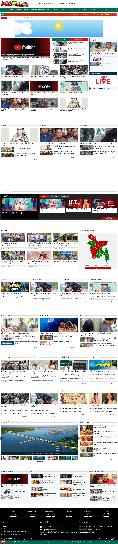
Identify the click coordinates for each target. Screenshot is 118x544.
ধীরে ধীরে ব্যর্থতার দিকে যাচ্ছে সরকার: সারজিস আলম (13, 110)
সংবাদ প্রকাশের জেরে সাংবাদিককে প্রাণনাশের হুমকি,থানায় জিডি (71, 379)
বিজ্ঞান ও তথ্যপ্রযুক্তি (7, 471)
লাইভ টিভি (5, 196)
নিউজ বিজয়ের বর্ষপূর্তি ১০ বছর (87, 533)
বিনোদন (55, 9)
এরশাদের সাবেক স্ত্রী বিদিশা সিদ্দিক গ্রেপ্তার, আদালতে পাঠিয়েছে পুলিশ (108, 498)
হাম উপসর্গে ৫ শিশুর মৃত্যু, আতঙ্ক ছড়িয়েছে (15, 55)
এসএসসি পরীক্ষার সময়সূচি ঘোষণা (11, 413)
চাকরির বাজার (6, 316)
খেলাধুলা (4, 279)
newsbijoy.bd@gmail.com (53, 528)
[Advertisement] (39, 118)
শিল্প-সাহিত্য (69, 517)
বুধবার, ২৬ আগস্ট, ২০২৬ (32, 266)
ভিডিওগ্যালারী (6, 191)
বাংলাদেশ (18, 9)
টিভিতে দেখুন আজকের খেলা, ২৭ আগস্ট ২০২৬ (14, 297)
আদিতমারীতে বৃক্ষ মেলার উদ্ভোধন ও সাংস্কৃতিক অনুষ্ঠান (11, 244)
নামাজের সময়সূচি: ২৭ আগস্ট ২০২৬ (63, 342)
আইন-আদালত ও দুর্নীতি (97, 471)
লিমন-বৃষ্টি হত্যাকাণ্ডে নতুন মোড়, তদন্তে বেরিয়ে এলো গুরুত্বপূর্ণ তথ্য (14, 377)
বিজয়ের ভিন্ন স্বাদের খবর (87, 422)
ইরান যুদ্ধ (32, 17)
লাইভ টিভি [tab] (44, 196)
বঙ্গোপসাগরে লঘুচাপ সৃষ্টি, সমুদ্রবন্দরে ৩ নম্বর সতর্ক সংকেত (107, 64)
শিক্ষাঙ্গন (4, 391)
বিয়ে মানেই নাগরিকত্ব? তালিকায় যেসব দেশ (104, 437)
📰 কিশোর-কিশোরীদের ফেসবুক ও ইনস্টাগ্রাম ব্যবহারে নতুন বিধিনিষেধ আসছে (84, 14)
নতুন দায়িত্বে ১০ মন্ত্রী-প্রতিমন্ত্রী (22, 148)
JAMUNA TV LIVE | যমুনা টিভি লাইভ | (51, 209)
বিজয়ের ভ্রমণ (94, 357)
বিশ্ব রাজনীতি (26, 17)
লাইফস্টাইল (70, 9)
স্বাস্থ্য (63, 9)
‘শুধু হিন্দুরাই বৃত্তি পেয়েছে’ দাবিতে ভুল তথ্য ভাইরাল (73, 371)
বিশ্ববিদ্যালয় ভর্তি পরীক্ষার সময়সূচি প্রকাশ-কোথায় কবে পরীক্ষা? (76, 55)
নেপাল (9, 17)
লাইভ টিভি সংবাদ (96, 73)
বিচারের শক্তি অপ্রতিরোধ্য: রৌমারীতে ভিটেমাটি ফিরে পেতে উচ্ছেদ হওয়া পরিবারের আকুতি (104, 345)
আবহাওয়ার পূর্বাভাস (37, 279)
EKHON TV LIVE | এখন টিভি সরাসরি (102, 209)
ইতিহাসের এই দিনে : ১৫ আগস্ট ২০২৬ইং (71, 411)
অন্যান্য (85, 9)
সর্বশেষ (12, 9)
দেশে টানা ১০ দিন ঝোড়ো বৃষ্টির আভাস (41, 299)
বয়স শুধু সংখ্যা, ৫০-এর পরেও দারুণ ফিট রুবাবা (102, 405)
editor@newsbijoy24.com (53, 529)
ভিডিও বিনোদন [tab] (64, 196)
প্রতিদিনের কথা (65, 279)
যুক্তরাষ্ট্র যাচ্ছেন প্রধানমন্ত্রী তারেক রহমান (107, 58)
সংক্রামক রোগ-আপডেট (97, 279)
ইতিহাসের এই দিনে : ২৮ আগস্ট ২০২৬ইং (71, 405)
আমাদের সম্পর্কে (84, 526)
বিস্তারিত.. (13, 59)
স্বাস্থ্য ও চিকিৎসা (95, 391)
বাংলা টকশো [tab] (54, 196)
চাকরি (79, 9)
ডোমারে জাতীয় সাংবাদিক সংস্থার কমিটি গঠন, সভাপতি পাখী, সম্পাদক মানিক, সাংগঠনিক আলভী (72, 375)
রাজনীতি (44, 125)
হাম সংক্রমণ (43, 17)
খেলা (48, 9)
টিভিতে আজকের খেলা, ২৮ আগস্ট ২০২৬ (11, 293)
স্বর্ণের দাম (20, 17)
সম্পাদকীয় (32, 517)
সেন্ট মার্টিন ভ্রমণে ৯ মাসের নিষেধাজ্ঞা (99, 371)
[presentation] (78, 438)
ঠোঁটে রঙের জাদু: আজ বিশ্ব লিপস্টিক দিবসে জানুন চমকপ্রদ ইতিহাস (43, 377)
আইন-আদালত (41, 9)
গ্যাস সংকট (14, 17)
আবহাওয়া (54, 17)
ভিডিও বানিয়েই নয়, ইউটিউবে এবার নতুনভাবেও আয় (43, 93)
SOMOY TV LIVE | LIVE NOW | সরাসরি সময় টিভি (16, 213)
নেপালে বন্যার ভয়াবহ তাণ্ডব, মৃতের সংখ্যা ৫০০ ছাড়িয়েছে (43, 110)
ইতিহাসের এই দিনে (66, 391)
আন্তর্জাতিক (34, 9)
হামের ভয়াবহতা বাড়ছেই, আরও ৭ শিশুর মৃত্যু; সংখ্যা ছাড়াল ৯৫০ (103, 297)
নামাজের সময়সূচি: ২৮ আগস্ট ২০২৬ (63, 336)
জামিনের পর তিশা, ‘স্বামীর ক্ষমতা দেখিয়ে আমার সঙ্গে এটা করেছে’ (80, 495)
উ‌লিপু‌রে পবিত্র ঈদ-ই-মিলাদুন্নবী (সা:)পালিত (65, 261)
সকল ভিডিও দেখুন (109, 218)
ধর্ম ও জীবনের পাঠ (47, 316)
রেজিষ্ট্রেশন (90, 529)
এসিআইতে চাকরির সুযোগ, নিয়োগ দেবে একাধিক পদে (16, 333)
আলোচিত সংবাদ (32, 511)
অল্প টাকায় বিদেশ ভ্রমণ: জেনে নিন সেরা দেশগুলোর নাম (102, 375)
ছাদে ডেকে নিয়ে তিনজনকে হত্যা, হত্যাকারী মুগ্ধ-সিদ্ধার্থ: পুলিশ (12, 262)
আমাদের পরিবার (93, 526)
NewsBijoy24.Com (112, 539)
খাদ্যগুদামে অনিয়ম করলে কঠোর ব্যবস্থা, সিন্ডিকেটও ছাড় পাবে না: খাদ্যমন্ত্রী (73, 110)
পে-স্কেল (49, 17)
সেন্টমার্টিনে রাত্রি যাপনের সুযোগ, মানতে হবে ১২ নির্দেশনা (102, 379)
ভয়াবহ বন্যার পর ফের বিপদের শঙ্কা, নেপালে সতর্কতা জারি (76, 61)
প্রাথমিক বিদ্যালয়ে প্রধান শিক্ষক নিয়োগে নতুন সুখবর (15, 410)
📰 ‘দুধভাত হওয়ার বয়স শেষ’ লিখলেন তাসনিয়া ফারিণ (52, 14)
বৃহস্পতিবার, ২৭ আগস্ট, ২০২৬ (7, 248)
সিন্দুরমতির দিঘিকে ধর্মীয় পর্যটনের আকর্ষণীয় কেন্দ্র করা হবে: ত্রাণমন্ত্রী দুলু (39, 244)
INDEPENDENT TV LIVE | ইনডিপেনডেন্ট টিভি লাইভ (77, 209)
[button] (27, 61)
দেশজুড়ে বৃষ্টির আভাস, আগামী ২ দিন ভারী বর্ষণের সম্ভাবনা (76, 43)
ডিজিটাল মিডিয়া (65, 357)
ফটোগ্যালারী (5, 422)
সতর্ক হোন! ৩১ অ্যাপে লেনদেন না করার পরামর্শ (77, 49)
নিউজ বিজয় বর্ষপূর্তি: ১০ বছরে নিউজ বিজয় (39, 454)
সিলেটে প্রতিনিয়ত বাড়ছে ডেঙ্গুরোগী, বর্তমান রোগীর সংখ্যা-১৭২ (39, 262)
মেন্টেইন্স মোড (102, 526)
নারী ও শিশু (84, 316)
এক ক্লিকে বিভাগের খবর (87, 230)
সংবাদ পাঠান (83, 529)
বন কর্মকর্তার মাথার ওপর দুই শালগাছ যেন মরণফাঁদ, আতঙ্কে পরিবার (65, 244)
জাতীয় (4, 125)
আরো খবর (112, 69)
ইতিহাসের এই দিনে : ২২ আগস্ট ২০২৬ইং (71, 408)
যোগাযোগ (109, 526)
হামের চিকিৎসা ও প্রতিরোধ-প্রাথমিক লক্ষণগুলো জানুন (104, 408)
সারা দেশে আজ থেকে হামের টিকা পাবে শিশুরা (102, 411)
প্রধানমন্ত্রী (37, 17)
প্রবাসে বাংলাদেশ (6, 357)
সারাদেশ (26, 9)
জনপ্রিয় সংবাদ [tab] (79, 39)
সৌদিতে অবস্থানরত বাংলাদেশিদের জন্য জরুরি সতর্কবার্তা (12, 381)
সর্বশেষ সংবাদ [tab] (61, 39)
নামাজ (63, 17)
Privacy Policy (98, 529)
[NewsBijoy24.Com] (15, 4)
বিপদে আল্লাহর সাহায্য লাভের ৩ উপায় (51, 333)
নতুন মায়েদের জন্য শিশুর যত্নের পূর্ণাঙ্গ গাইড (42, 381)
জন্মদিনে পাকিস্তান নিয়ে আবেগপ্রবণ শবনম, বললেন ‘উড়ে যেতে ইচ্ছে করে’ (79, 482)
